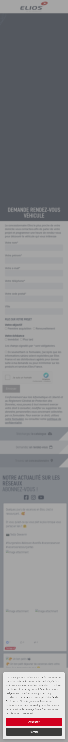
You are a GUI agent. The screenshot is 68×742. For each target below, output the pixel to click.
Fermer (34, 731)
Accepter (34, 721)
